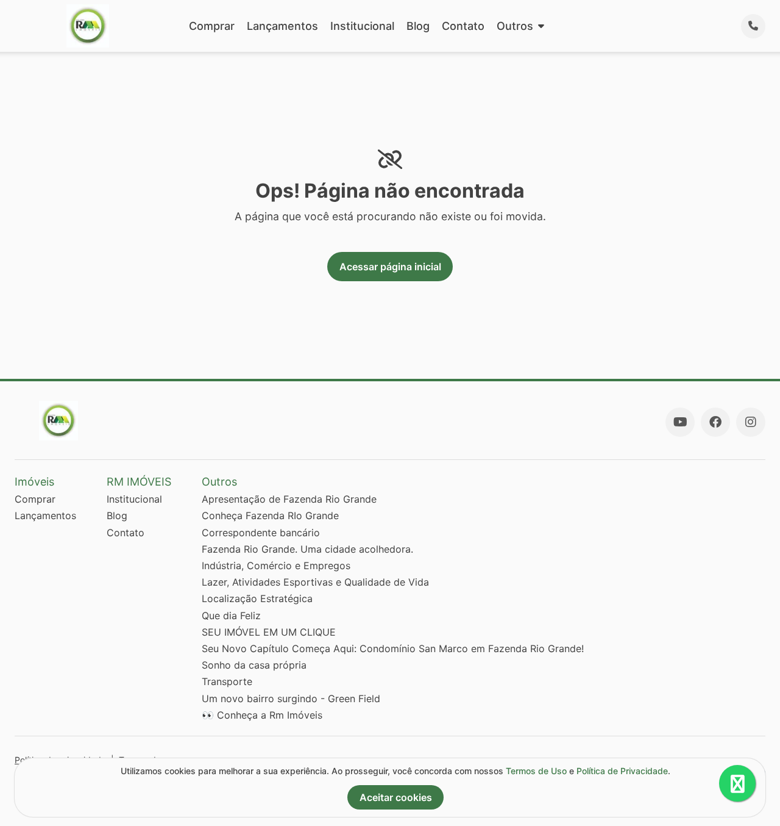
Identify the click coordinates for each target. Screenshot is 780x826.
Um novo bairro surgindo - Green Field (291, 698)
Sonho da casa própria (254, 665)
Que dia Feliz (231, 615)
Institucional (362, 26)
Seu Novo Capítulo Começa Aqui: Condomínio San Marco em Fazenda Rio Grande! (393, 648)
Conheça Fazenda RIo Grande (270, 515)
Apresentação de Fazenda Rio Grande (289, 499)
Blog (418, 26)
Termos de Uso (536, 771)
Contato (463, 26)
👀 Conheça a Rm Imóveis (262, 715)
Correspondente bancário (261, 532)
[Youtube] (680, 422)
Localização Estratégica (257, 598)
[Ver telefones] (753, 26)
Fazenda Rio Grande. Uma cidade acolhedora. (307, 549)
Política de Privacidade (622, 771)
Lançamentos (282, 26)
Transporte (227, 681)
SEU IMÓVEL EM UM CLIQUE (269, 632)
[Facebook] (715, 422)
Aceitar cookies (396, 797)
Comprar (212, 26)
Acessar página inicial (390, 266)
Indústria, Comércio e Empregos (276, 565)
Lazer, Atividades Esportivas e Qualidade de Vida (315, 582)
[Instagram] (750, 422)
